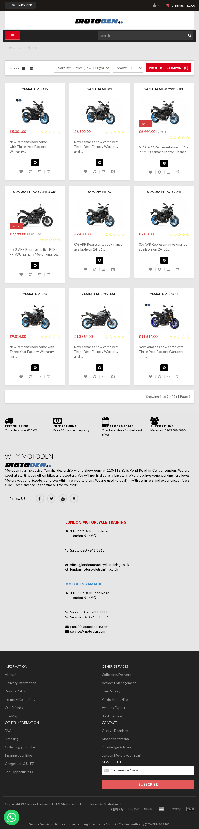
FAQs (9, 730)
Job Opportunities (19, 772)
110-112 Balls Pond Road (89, 531)
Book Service (112, 716)
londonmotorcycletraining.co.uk (94, 569)
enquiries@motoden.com (89, 627)
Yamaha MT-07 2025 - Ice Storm (164, 89)
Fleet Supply (111, 691)
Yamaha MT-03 (99, 89)
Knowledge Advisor (116, 747)
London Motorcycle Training (123, 755)
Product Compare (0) (168, 68)
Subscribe (148, 784)
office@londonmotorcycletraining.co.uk (99, 565)
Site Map (11, 716)
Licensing (11, 739)
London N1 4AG (84, 536)
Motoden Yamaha (115, 739)
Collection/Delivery (116, 675)
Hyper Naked (27, 48)
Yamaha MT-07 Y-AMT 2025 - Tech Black (35, 192)
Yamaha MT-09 (35, 294)
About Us (12, 675)
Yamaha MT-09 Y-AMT (99, 294)
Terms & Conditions (20, 699)
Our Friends (14, 708)
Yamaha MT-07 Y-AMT (164, 192)
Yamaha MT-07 (99, 192)
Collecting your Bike (20, 747)
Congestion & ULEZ (19, 764)
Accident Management (119, 683)
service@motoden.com (87, 631)
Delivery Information (20, 683)
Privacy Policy (15, 691)
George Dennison (115, 730)
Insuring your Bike (18, 755)
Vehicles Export (113, 708)
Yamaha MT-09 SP (164, 294)
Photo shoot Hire (115, 699)
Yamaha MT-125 (35, 89)
